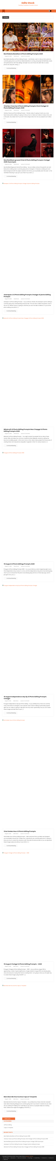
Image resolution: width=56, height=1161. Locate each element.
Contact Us (44, 1158)
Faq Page (30, 1158)
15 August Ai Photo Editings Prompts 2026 (19, 564)
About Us (6, 1159)
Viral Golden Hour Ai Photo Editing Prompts (20, 831)
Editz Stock (28, 3)
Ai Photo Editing (8, 1125)
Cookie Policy (37, 1158)
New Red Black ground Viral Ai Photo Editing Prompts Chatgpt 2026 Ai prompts (27, 161)
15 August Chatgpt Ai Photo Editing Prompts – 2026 (23, 964)
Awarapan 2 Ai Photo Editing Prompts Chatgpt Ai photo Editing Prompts (27, 296)
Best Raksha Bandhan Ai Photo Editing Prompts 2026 (23, 54)
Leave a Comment (25, 56)
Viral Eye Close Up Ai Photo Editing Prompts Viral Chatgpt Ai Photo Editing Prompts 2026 (26, 107)
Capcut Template (8, 1127)
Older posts (7, 1118)
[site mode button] (50, 11)
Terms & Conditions (21, 1158)
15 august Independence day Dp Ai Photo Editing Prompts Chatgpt (25, 698)
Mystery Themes (29, 1156)
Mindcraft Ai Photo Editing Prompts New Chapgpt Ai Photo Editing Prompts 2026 (25, 430)
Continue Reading (11, 68)
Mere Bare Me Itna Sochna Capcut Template (20, 1097)
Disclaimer (13, 1158)
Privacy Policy (6, 1158)
